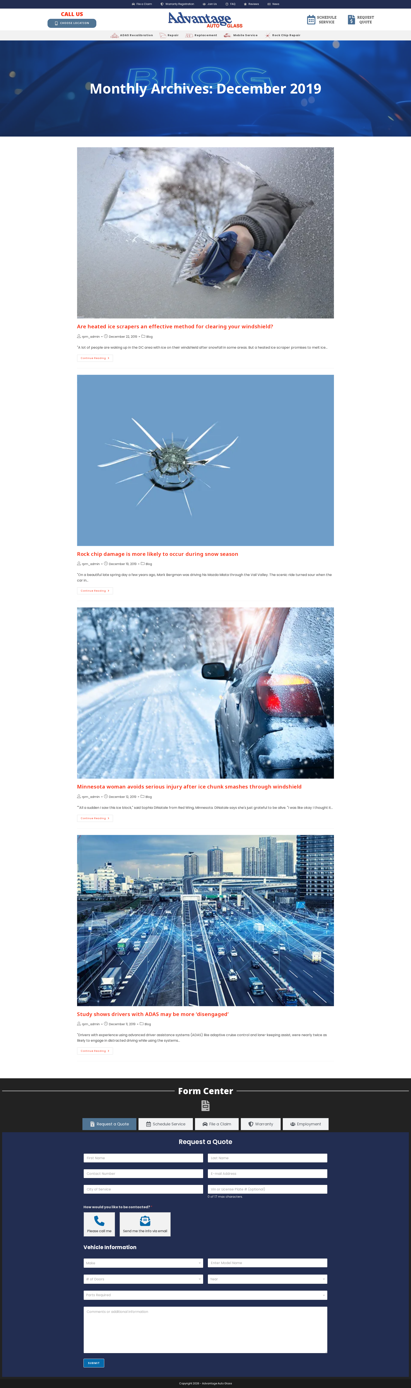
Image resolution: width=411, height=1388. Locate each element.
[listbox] (143, 1279)
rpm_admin (91, 337)
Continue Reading (97, 357)
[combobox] (143, 1263)
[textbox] (204, 1295)
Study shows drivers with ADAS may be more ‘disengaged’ (153, 1014)
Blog (149, 337)
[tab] (109, 1124)
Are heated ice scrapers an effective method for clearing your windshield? (175, 326)
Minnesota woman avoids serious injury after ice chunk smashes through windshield (189, 786)
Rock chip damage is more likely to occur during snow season (157, 553)
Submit (94, 1363)
